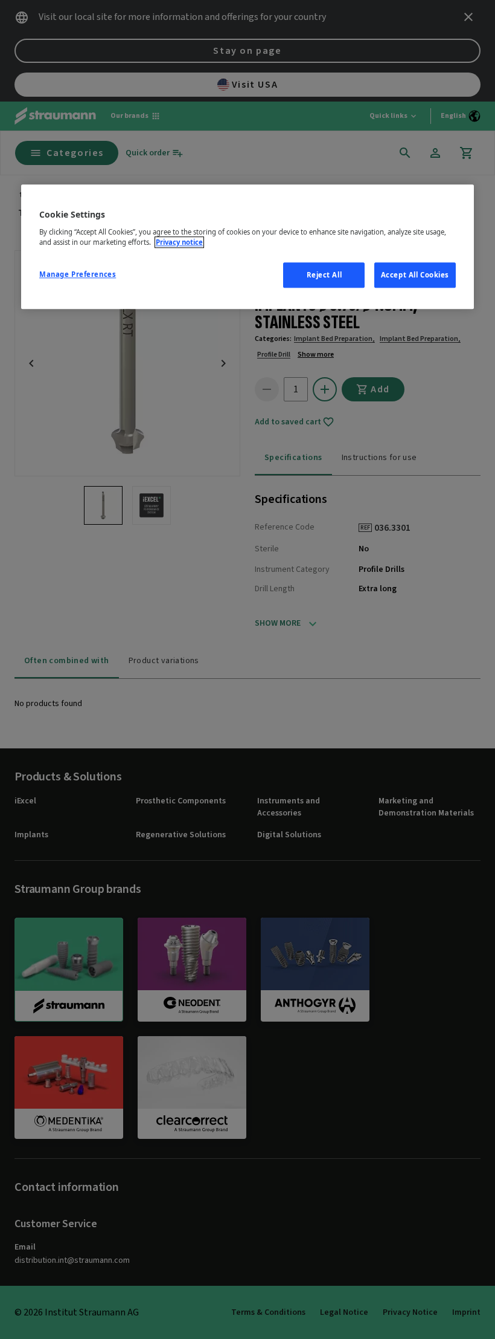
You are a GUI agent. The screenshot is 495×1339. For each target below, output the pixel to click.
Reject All (324, 274)
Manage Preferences (77, 274)
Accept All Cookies (415, 274)
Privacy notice (179, 242)
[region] (247, 247)
